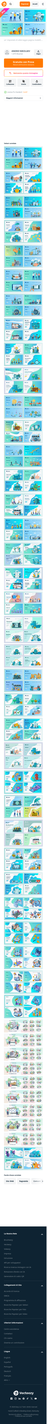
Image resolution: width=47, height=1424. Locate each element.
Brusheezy (8, 1239)
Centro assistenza (11, 1331)
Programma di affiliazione (15, 1302)
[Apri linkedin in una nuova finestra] (19, 1400)
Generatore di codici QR (14, 1278)
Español (7, 1364)
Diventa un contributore (14, 1344)
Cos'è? (25, 92)
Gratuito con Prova (23, 63)
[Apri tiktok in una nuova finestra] (27, 1400)
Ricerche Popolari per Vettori (16, 1307)
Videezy (7, 1248)
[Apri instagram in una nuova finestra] (15, 1400)
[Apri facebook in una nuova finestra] (11, 1400)
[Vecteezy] (4, 4)
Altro (6, 1382)
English (7, 1359)
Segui (38, 54)
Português (8, 1368)
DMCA (6, 1297)
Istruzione (8, 1257)
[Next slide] (37, 1180)
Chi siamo (8, 1340)
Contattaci (8, 1335)
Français (7, 1377)
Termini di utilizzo (14, 1416)
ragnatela (23, 1180)
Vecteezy (7, 1243)
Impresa (7, 1252)
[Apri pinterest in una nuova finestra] (23, 1400)
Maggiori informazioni (14, 97)
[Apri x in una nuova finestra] (31, 1400)
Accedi (35, 4)
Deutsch (7, 1373)
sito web (10, 1180)
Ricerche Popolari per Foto (15, 1311)
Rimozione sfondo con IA (14, 1273)
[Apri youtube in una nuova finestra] (35, 1400)
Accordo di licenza (11, 1293)
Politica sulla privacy (30, 1416)
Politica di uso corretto (22, 1418)
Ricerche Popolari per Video (15, 1316)
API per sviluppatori (12, 1261)
